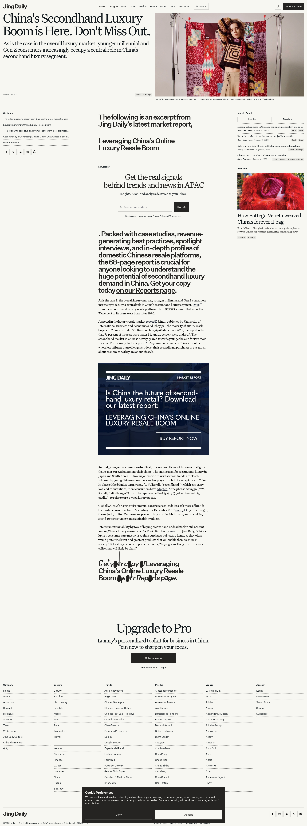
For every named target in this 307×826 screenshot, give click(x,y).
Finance (58, 759)
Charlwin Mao (162, 748)
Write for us (9, 731)
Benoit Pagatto (163, 719)
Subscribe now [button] (153, 658)
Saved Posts (263, 702)
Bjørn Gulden (162, 736)
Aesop (209, 708)
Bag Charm (110, 696)
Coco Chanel (162, 777)
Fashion (241, 237)
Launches (59, 771)
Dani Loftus (161, 782)
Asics (209, 771)
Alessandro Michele (166, 690)
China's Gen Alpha (114, 702)
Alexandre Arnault (165, 702)
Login (163, 667)
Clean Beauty (111, 725)
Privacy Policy (159, 216)
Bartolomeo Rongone (166, 713)
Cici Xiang (160, 771)
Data (196, 305)
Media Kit (8, 713)
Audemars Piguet (215, 777)
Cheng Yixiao (162, 765)
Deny (118, 814)
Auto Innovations (113, 690)
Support (260, 708)
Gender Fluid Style (114, 771)
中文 (5, 748)
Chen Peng (161, 754)
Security (7, 719)
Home (6, 690)
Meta (56, 719)
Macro (57, 713)
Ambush (210, 742)
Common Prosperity (115, 731)
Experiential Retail (295, 159)
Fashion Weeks (112, 754)
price (141, 343)
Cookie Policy (176, 823)
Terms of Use (175, 216)
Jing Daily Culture (13, 736)
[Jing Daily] (15, 6)
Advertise (8, 702)
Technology (60, 731)
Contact (7, 708)
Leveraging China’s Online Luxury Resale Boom (140, 570)
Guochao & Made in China (118, 777)
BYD (208, 788)
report (150, 321)
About (6, 696)
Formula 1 (109, 759)
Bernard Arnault (164, 725)
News (301, 130)
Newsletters (184, 6)
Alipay (209, 736)
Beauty (58, 690)
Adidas (209, 702)
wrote (173, 531)
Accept (188, 814)
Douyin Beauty (112, 742)
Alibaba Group (213, 725)
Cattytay (160, 742)
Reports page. (156, 577)
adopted (162, 489)
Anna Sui (211, 748)
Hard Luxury (60, 702)
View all (209, 795)
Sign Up (181, 207)
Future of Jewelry (113, 765)
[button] (278, 6)
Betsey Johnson (164, 731)
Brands (153, 6)
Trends (132, 6)
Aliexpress (211, 731)
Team (6, 725)
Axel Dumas (161, 708)
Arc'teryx (211, 765)
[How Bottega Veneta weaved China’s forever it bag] (270, 191)
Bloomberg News (244, 130)
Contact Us (205, 823)
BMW (209, 782)
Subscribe (262, 713)
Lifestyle (58, 708)
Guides (283, 159)
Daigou (108, 736)
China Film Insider (13, 742)
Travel (57, 736)
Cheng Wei (161, 759)
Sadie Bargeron (244, 159)
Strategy (147, 94)
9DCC (209, 696)
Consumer (59, 754)
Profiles (143, 6)
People (57, 782)
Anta (208, 754)
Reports (164, 6)
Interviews (110, 782)
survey (179, 510)
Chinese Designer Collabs (118, 708)
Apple (209, 759)
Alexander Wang (215, 719)
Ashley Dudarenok (245, 149)
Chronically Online (114, 719)
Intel (123, 6)
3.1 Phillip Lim (213, 690)
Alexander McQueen (166, 696)
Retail (138, 94)
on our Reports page (145, 290)
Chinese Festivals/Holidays (119, 713)
